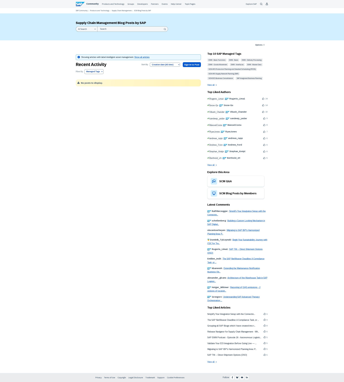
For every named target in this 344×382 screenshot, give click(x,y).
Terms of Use (109, 377)
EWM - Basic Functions (217, 60)
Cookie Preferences (175, 377)
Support (161, 377)
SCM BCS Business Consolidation (221, 78)
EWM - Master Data (254, 65)
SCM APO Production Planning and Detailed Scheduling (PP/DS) (232, 69)
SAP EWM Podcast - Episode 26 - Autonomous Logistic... (234, 337)
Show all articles (142, 57)
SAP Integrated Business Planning (249, 78)
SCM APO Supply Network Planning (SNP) (223, 74)
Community (92, 4)
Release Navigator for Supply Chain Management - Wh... (233, 332)
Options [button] (258, 45)
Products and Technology (113, 4)
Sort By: (144, 65)
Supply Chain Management (122, 11)
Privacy (98, 377)
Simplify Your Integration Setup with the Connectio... (231, 314)
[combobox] (132, 29)
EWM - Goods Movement (218, 65)
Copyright (122, 377)
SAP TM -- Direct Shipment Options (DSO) (227, 355)
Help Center (176, 4)
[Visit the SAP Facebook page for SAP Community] (232, 377)
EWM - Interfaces (237, 65)
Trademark (150, 377)
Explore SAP (251, 4)
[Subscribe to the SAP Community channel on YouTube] (242, 377)
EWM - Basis (233, 60)
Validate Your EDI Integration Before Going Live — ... (231, 343)
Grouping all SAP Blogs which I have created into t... (231, 326)
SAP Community (82, 11)
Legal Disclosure (135, 377)
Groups (131, 4)
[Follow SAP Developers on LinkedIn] (247, 377)
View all (211, 85)
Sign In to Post (191, 65)
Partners (155, 4)
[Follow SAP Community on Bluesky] (237, 377)
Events (165, 4)
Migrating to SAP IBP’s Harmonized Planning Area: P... (232, 349)
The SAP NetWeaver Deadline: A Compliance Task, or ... (233, 320)
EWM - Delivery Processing (251, 60)
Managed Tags (93, 71)
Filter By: (79, 72)
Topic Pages (190, 4)
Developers (142, 4)
